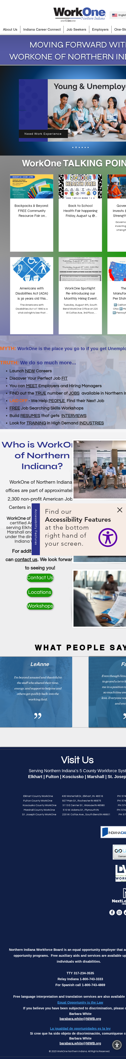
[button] (119, 509)
